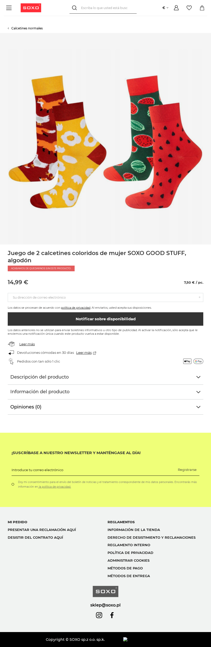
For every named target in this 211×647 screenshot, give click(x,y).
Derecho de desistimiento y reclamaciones (152, 537)
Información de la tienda (134, 530)
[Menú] (9, 8)
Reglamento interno (129, 545)
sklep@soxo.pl (105, 605)
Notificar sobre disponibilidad (106, 318)
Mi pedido (17, 522)
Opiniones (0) (25, 407)
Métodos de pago (125, 568)
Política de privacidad (130, 553)
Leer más (27, 344)
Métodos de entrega (129, 576)
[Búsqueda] (75, 8)
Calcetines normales (27, 28)
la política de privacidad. (54, 486)
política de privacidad (75, 307)
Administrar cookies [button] (129, 560)
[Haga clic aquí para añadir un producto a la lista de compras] (208, 35)
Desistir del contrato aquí (35, 537)
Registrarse (187, 470)
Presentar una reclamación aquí (42, 530)
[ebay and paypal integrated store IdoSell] (163, 639)
